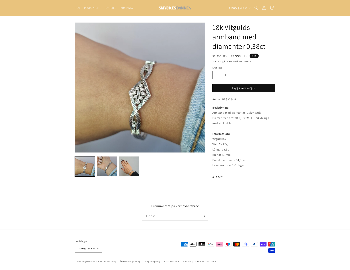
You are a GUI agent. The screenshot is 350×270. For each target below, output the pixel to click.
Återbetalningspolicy (130, 261)
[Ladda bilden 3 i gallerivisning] (129, 166)
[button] (92, 8)
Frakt (229, 61)
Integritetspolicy (152, 261)
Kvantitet (217, 67)
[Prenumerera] (204, 216)
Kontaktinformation (207, 261)
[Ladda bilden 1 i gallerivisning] (85, 166)
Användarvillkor (171, 261)
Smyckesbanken (89, 261)
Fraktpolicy (188, 261)
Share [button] (219, 176)
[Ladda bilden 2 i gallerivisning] (107, 166)
